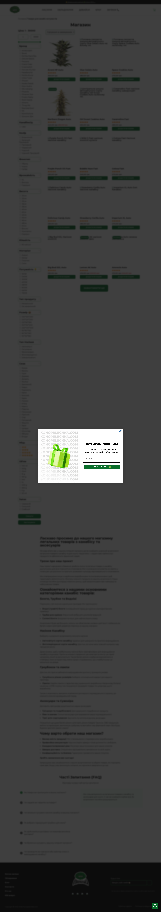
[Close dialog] (120, 431)
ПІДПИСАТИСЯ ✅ (102, 467)
